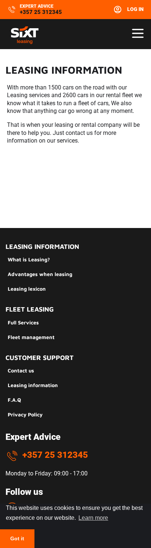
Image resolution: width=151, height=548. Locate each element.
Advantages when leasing (40, 274)
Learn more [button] (93, 518)
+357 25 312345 (41, 12)
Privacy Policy (25, 414)
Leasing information (33, 385)
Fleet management (31, 337)
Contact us (21, 370)
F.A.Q (14, 400)
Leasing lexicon (27, 289)
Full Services (23, 322)
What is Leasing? (29, 259)
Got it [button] (17, 538)
